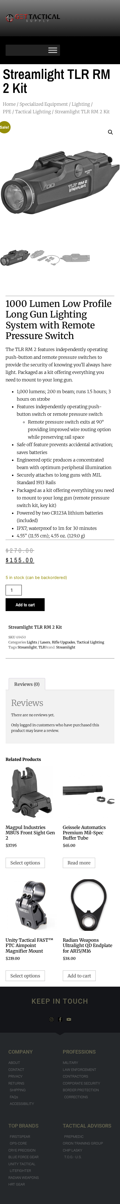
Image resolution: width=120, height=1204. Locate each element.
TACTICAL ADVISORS (87, 1126)
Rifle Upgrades (63, 642)
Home (9, 104)
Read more (79, 863)
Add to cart (25, 605)
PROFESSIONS (79, 1052)
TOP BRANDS (23, 1126)
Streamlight (27, 647)
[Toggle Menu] (52, 50)
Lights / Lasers (38, 642)
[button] (110, 132)
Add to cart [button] (79, 976)
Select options (25, 863)
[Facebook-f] (60, 1019)
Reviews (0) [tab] (27, 684)
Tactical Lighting (33, 111)
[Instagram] (51, 1019)
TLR (42, 647)
